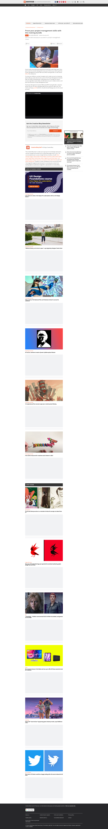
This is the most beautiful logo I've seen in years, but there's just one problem (74, 153)
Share (28, 43)
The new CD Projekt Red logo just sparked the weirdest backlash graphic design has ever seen (74, 160)
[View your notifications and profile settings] (78, 2)
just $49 (35, 88)
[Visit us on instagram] (59, 2)
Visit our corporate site (70, 805)
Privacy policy (71, 815)
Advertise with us (43, 817)
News (27, 35)
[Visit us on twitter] (57, 2)
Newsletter (60, 43)
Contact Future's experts (45, 815)
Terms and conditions (58, 815)
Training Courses (40, 27)
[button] (82, 1)
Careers (70, 817)
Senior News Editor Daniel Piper (33, 158)
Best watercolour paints (78, 23)
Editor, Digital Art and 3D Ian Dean (49, 158)
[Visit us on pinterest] (63, 2)
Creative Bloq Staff (34, 35)
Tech (41, 5)
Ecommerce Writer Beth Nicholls (49, 160)
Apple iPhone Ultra (37, 23)
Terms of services (42, 134)
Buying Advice (47, 5)
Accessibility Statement (59, 817)
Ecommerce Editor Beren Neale (54, 156)
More (54, 5)
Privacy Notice (31, 135)
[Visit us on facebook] (55, 2)
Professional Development (30, 27)
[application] (44, 105)
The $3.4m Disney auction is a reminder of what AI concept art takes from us (74, 141)
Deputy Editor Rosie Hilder (40, 156)
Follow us (53, 43)
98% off (27, 74)
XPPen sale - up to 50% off (64, 23)
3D (37, 5)
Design (33, 5)
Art (28, 5)
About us (27, 815)
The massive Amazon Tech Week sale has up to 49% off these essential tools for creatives (73, 167)
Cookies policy (28, 817)
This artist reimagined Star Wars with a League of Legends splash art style (74, 147)
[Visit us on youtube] (61, 2)
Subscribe (69, 1)
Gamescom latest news (50, 23)
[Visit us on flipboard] (65, 2)
